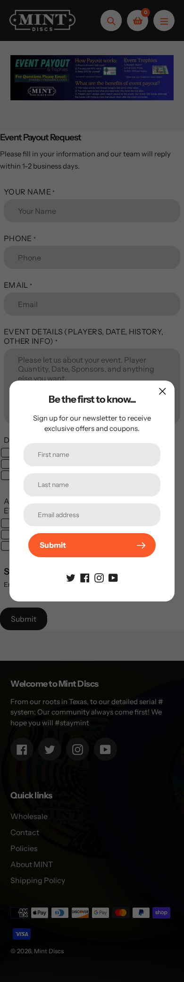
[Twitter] (70, 577)
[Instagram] (99, 577)
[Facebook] (85, 577)
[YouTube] (113, 577)
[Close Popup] (162, 391)
